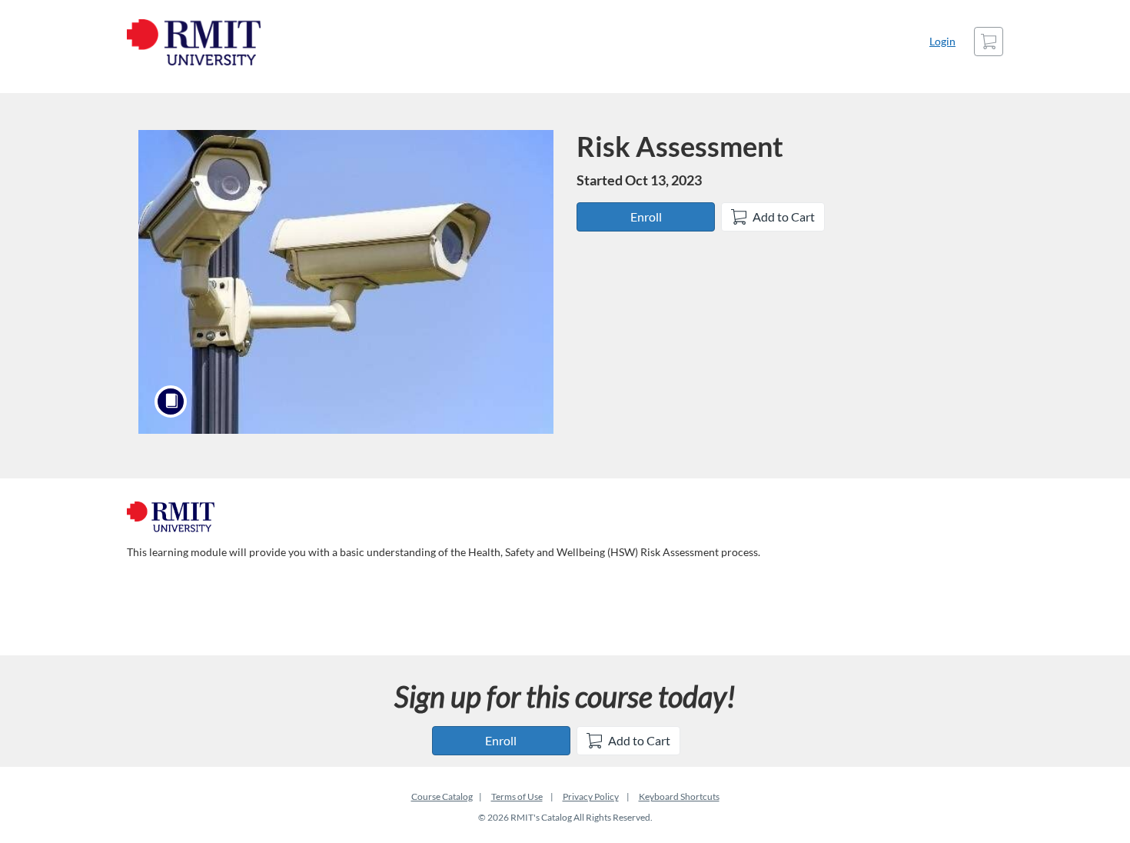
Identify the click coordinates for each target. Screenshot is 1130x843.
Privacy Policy (591, 796)
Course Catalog (442, 796)
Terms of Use (517, 796)
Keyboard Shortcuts (679, 796)
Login (942, 41)
